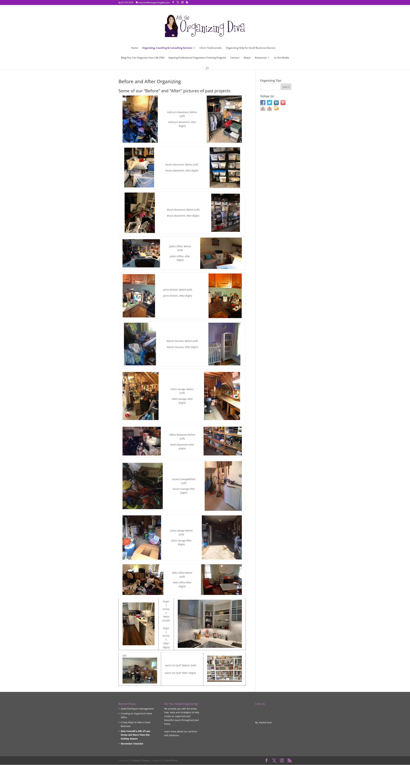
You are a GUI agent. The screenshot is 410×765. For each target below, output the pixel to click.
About (247, 57)
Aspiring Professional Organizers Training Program (197, 57)
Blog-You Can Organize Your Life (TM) (142, 57)
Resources (261, 57)
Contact (234, 57)
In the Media (281, 57)
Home (134, 48)
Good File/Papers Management (137, 708)
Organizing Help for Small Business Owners (250, 48)
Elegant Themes (141, 760)
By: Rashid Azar (263, 722)
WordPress (172, 760)
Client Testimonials (211, 48)
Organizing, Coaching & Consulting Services (167, 48)
